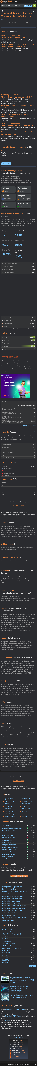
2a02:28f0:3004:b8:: (9, 943)
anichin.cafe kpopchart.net (12, 911)
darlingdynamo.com (8, 842)
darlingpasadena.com (9, 845)
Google (18, 638)
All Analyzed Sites (8, 1064)
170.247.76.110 (7, 929)
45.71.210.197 (6, 932)
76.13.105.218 (6, 951)
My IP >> (32, 966)
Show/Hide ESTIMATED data (15, 1010)
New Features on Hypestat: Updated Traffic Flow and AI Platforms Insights (19, 989)
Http (18, 702)
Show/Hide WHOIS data (13, 1016)
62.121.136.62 (6, 939)
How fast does (18, 591)
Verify (18, 680)
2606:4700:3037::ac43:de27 (11, 948)
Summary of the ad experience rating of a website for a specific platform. (17, 548)
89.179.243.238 (6, 941)
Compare (29, 5)
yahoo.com (25, 811)
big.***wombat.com (8, 831)
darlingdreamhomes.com (10, 852)
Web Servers (7, 203)
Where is (18, 572)
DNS (18, 723)
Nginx (6, 206)
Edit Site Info (6, 164)
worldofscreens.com (9, 849)
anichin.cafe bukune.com (11, 901)
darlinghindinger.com (8, 857)
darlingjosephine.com (9, 840)
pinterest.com (10, 816)
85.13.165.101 (6, 955)
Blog (16, 1064)
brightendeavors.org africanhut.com (15, 918)
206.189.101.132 (7, 962)
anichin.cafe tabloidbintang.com (13, 913)
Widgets (6, 196)
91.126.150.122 (6, 958)
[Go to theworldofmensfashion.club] (2, 19)
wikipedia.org (9, 814)
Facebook (7, 199)
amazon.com (26, 804)
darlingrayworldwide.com (10, 847)
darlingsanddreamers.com (10, 833)
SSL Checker (18, 657)
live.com (24, 814)
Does (18, 609)
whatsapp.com (27, 816)
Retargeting (22, 188)
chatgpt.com (9, 811)
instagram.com (27, 801)
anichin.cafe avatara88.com (12, 896)
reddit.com (25, 806)
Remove (8, 1020)
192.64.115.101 (13, 130)
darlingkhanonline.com (9, 854)
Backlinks (8, 432)
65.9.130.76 (5, 960)
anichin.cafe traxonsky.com (12, 899)
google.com (9, 799)
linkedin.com (26, 809)
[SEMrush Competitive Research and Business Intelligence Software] (10, 357)
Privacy (21, 1064)
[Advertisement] (18, 73)
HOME (16, 1)
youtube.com (26, 799)
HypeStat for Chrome (19, 876)
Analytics (21, 196)
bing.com (8, 809)
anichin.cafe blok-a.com (11, 903)
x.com (7, 804)
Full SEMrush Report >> (29, 425)
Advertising (7, 188)
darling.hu (5, 859)
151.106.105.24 (7, 946)
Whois (18, 744)
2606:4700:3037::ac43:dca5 (11, 934)
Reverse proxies (24, 203)
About (27, 1064)
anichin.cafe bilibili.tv (9, 915)
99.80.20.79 (6, 953)
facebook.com (10, 801)
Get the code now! (18, 1037)
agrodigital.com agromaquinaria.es (14, 892)
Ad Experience (18, 544)
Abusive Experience (18, 557)
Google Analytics (25, 199)
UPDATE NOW (18, 505)
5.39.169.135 (5, 936)
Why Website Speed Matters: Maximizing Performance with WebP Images (22, 980)
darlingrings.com (7, 835)
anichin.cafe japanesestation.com (14, 906)
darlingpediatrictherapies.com (12, 828)
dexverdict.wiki (6, 826)
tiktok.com (8, 806)
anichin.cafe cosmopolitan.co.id (13, 908)
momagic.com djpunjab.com (12, 887)
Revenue (18, 522)
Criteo (6, 191)
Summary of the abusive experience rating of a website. (16, 562)
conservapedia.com (8, 838)
